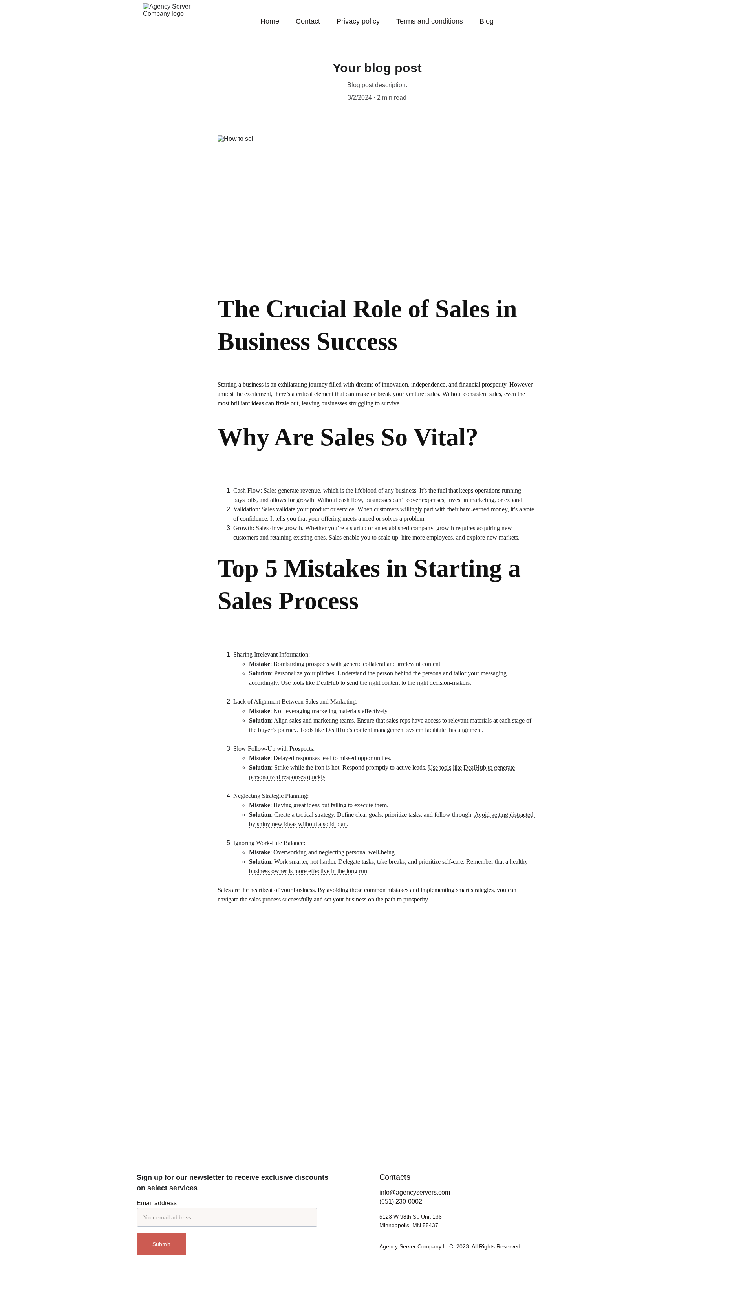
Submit (161, 1244)
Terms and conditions (429, 21)
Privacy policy (358, 21)
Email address (157, 1203)
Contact (308, 21)
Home (269, 21)
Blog (486, 21)
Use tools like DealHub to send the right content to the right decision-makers (375, 682)
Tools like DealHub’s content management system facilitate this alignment (391, 729)
